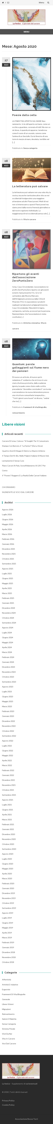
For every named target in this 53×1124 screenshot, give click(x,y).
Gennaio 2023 (8, 716)
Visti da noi (7, 1034)
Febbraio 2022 (8, 770)
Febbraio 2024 (8, 657)
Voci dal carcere (9, 1043)
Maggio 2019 (7, 928)
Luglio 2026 (7, 514)
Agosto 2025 (7, 568)
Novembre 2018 (9, 957)
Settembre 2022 (9, 736)
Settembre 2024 (9, 623)
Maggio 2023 (7, 701)
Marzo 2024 (7, 652)
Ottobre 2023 (8, 677)
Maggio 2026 (7, 524)
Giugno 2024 (7, 637)
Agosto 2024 (7, 627)
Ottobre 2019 (8, 903)
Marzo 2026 (7, 534)
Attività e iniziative (31, 323)
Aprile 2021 (7, 814)
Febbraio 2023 (8, 711)
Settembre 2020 (9, 849)
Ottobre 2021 (8, 790)
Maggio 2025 (7, 583)
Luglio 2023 (7, 691)
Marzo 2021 (7, 819)
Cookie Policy (8, 1105)
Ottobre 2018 (8, 962)
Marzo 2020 (7, 878)
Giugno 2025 (7, 578)
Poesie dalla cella (24, 115)
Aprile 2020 (7, 873)
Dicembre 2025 (8, 549)
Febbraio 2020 (8, 883)
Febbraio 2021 (8, 824)
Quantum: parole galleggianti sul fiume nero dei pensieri (30, 367)
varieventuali (31, 1084)
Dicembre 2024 (8, 608)
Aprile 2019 (7, 933)
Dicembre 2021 (8, 780)
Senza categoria (30, 148)
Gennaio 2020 (8, 888)
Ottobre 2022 (8, 731)
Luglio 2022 (7, 746)
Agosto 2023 (7, 686)
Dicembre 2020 (8, 834)
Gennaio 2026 (8, 544)
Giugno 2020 (7, 864)
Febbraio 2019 (8, 942)
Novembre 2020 (9, 839)
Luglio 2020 (7, 859)
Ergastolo (6, 989)
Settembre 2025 (9, 563)
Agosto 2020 (7, 854)
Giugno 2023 (7, 696)
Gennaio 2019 (8, 947)
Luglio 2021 (7, 804)
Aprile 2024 (7, 647)
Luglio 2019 (7, 918)
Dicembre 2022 (8, 721)
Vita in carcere (29, 219)
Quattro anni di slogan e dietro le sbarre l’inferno (23, 451)
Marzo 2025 (7, 593)
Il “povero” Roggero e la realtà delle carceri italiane (24, 475)
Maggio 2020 (7, 868)
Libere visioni (7, 1004)
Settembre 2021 (9, 795)
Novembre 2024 (9, 613)
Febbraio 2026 (8, 539)
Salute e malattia (9, 1019)
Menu (41, 2)
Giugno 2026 (7, 519)
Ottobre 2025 (8, 559)
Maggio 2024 (7, 642)
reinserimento (18, 413)
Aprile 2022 (7, 760)
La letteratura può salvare (30, 186)
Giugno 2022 (7, 750)
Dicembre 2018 (8, 952)
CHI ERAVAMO (8, 487)
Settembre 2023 (9, 682)
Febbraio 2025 (8, 598)
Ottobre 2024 (8, 618)
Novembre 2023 (9, 672)
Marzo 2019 (7, 937)
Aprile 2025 (7, 588)
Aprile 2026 (7, 529)
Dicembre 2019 (8, 893)
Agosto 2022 (7, 741)
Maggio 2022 (7, 755)
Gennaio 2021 (8, 829)
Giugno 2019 (7, 923)
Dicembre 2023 (8, 667)
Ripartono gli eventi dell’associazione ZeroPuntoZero (25, 277)
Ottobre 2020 (8, 844)
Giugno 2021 (7, 809)
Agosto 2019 (7, 913)
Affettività (6, 979)
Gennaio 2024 (8, 662)
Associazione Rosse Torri (26, 1119)
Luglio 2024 (7, 632)
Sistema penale (8, 1029)
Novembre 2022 (9, 726)
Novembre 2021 (9, 785)
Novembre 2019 (9, 898)
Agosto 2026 (7, 509)
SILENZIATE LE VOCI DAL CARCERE (18, 492)
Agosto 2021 (7, 800)
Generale (6, 999)
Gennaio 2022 (8, 775)
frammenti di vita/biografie (34, 407)
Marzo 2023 (7, 706)
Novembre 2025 (9, 554)
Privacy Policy (8, 1100)
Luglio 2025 (7, 573)
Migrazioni (6, 1009)
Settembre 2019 (9, 908)
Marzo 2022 (7, 765)
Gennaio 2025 (8, 603)
